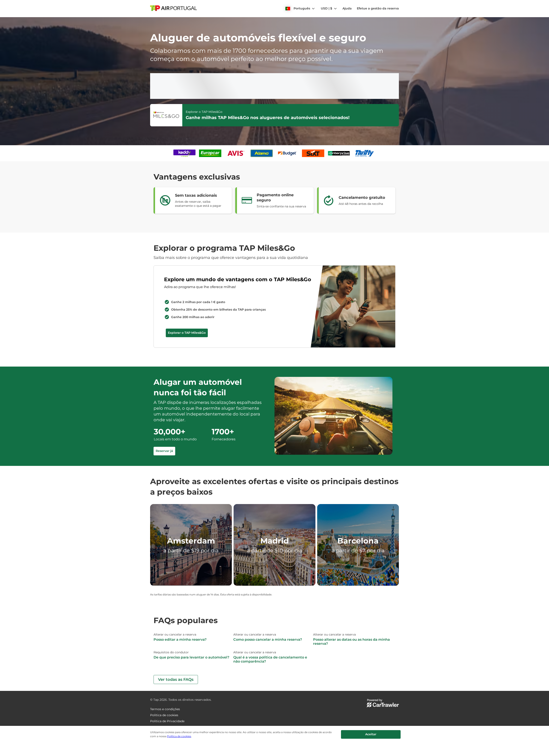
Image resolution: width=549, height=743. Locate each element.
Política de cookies (179, 736)
